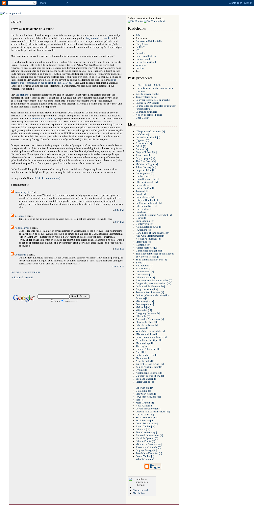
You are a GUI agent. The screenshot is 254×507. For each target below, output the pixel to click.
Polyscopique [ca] (145, 158)
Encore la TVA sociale (147, 103)
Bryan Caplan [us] (145, 426)
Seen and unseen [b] (146, 378)
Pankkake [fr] (143, 212)
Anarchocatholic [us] (147, 247)
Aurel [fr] (140, 352)
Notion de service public (149, 114)
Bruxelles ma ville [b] (147, 179)
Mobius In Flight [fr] (147, 164)
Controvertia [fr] (144, 224)
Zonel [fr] (141, 194)
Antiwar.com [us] (145, 414)
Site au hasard (140, 490)
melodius (19, 216)
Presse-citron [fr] (144, 185)
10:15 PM (118, 266)
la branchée (23, 94)
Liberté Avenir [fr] (145, 277)
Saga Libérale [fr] (145, 221)
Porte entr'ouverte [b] (147, 355)
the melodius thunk (146, 62)
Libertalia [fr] (143, 316)
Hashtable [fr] (143, 244)
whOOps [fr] (142, 134)
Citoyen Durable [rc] (147, 200)
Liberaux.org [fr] (144, 387)
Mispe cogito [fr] (145, 301)
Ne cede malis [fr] (145, 361)
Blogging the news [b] (148, 313)
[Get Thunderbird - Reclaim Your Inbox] (154, 21)
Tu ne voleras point (146, 97)
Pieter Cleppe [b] (145, 381)
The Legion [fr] (144, 346)
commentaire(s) (51, 178)
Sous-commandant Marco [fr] (151, 259)
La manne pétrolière (146, 111)
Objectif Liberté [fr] (146, 152)
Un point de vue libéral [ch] (150, 375)
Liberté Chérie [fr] (145, 441)
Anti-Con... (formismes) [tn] (150, 235)
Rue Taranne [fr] (144, 265)
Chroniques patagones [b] (149, 250)
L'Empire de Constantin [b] (150, 131)
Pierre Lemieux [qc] (146, 432)
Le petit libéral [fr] (145, 170)
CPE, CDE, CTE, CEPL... (149, 85)
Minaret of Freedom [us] (149, 444)
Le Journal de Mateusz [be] (150, 286)
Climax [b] (141, 218)
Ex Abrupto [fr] (144, 143)
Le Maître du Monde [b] (149, 203)
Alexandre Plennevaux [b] (150, 319)
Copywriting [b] (144, 209)
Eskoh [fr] (141, 146)
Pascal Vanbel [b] (145, 456)
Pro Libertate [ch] (145, 420)
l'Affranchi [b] (143, 229)
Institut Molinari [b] (146, 393)
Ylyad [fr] (141, 262)
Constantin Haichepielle (149, 41)
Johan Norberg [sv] (146, 167)
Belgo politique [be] (147, 289)
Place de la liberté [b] (147, 322)
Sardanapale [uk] (145, 304)
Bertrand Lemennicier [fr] (149, 435)
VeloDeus (141, 65)
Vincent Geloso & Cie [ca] (150, 364)
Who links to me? (145, 459)
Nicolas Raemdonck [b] (148, 238)
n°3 (138, 50)
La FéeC (140, 47)
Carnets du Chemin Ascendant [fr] (154, 215)
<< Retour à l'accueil (22, 277)
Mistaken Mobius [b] (147, 334)
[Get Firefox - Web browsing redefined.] (135, 21)
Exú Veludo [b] (144, 268)
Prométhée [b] (143, 241)
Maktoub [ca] (143, 307)
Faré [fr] (140, 399)
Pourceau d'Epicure (146, 56)
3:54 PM (119, 222)
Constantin (20, 254)
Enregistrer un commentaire (25, 272)
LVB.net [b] (142, 370)
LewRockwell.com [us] (148, 408)
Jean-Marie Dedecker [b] (149, 453)
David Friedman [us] (147, 423)
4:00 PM (119, 248)
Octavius (140, 53)
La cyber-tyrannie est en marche (153, 100)
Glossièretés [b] (144, 274)
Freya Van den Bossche (98, 38)
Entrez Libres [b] (145, 197)
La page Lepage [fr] (146, 450)
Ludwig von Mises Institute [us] (153, 411)
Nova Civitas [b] (144, 405)
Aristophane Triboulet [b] (149, 373)
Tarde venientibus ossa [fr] (150, 292)
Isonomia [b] (142, 328)
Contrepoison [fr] (145, 173)
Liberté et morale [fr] (147, 182)
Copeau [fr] (142, 149)
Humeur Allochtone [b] (148, 349)
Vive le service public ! (148, 94)
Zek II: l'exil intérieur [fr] (149, 367)
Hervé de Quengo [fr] (147, 438)
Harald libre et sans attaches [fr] (152, 232)
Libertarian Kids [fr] (146, 206)
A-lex (139, 35)
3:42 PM (119, 210)
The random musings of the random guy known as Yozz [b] (155, 255)
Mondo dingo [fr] (145, 343)
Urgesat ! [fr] (142, 140)
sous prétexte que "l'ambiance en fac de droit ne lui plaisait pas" (63, 81)
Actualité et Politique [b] (149, 340)
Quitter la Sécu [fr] (145, 188)
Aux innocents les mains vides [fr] (154, 280)
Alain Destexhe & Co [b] (149, 226)
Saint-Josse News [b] (147, 325)
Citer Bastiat (142, 117)
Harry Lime (142, 44)
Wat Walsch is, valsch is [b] (150, 331)
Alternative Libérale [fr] (148, 447)
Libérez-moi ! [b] (145, 271)
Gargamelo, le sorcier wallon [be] (153, 283)
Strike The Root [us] (146, 417)
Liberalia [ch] (143, 429)
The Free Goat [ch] (146, 161)
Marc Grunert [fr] (145, 402)
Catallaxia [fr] (143, 390)
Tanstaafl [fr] (142, 191)
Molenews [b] (143, 358)
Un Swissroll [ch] (145, 176)
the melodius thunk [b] (148, 137)
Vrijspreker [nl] (144, 310)
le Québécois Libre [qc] (148, 396)
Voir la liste (139, 493)
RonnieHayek (21, 192)
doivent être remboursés (42, 118)
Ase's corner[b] (143, 155)
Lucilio (140, 68)
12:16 (37, 178)
